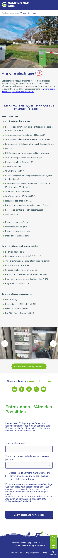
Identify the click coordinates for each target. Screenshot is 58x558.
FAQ (45, 552)
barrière (45, 88)
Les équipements (12, 13)
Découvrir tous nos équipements (29, 366)
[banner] (15, 5)
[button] (53, 343)
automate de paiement (23, 91)
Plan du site (16, 552)
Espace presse (32, 552)
